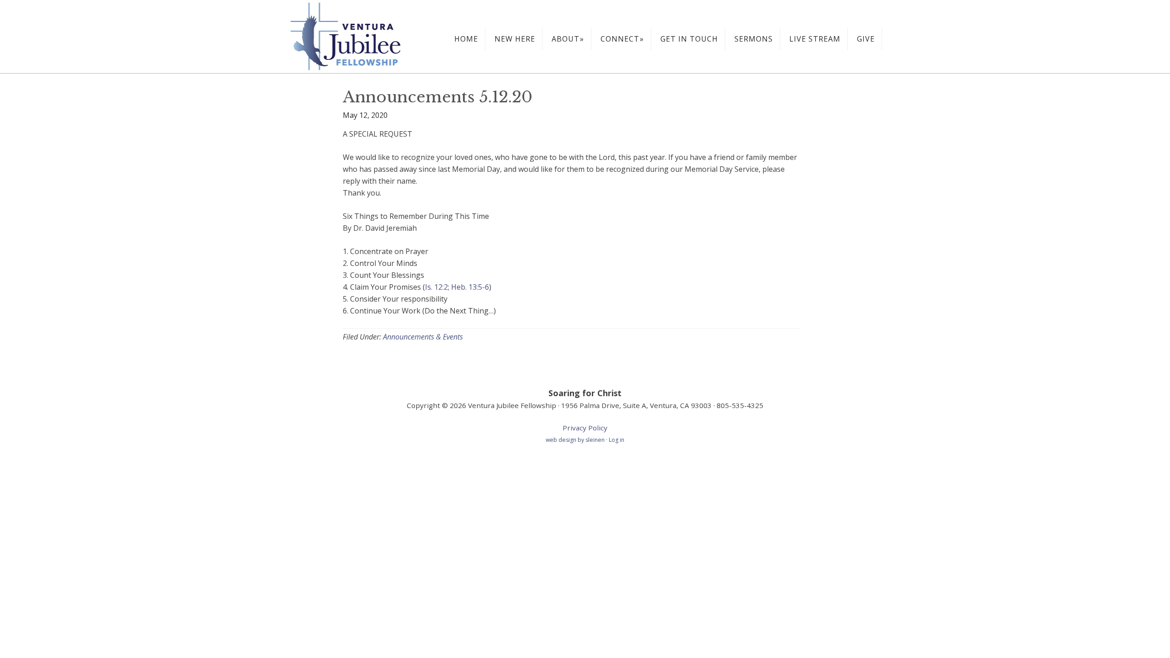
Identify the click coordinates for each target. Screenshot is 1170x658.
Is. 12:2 (436, 287)
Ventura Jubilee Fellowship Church (356, 36)
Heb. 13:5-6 (470, 287)
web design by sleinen (576, 440)
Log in (616, 440)
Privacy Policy (585, 427)
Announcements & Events (423, 337)
